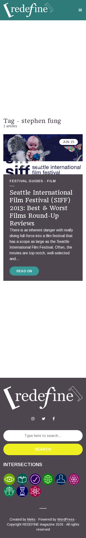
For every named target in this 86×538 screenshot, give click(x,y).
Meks (31, 519)
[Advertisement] (43, 69)
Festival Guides (26, 181)
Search (43, 449)
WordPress (66, 519)
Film (51, 181)
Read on (24, 271)
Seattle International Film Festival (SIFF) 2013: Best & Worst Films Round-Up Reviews (41, 208)
